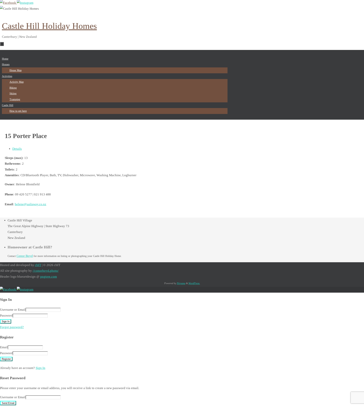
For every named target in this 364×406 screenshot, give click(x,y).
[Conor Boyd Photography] (25, 3)
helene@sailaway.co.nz (30, 204)
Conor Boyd (24, 256)
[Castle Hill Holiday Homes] (8, 3)
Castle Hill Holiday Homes (49, 26)
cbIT (38, 265)
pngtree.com (48, 276)
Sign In (40, 368)
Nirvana (181, 283)
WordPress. (194, 283)
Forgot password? (12, 327)
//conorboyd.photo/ (46, 271)
